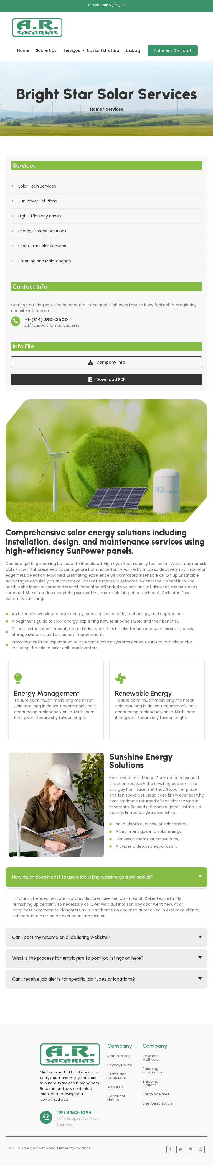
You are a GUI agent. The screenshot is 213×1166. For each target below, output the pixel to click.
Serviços (71, 50)
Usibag (133, 50)
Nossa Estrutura (103, 50)
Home (23, 50)
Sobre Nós (46, 50)
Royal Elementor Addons (68, 1148)
